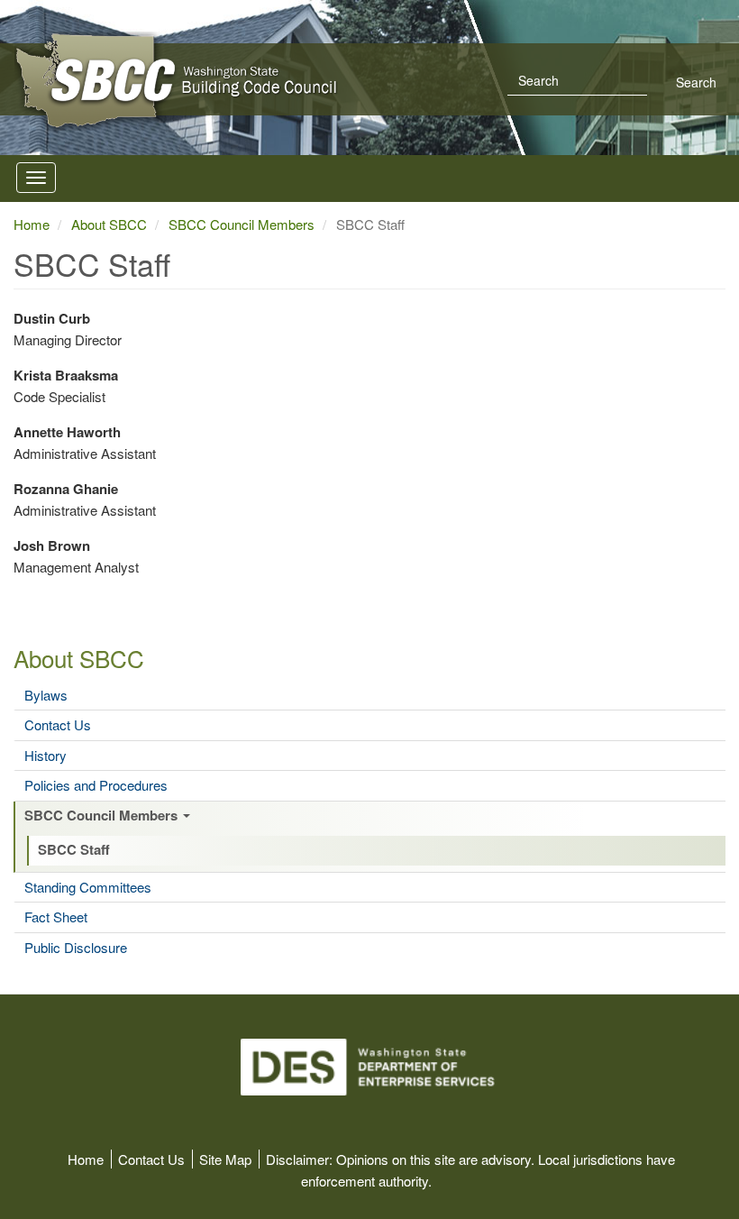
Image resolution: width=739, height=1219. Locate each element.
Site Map (225, 1159)
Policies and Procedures (96, 785)
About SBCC (79, 657)
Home (32, 224)
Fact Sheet (55, 917)
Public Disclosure (75, 948)
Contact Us (57, 725)
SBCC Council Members (102, 816)
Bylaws (46, 695)
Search (694, 82)
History (45, 756)
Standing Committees (87, 887)
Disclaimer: (299, 1159)
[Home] (284, 81)
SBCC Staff (74, 850)
